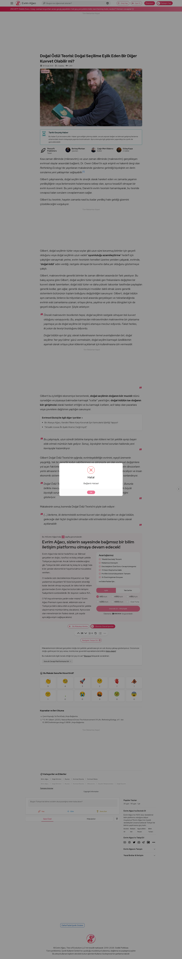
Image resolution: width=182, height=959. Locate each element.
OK (91, 492)
